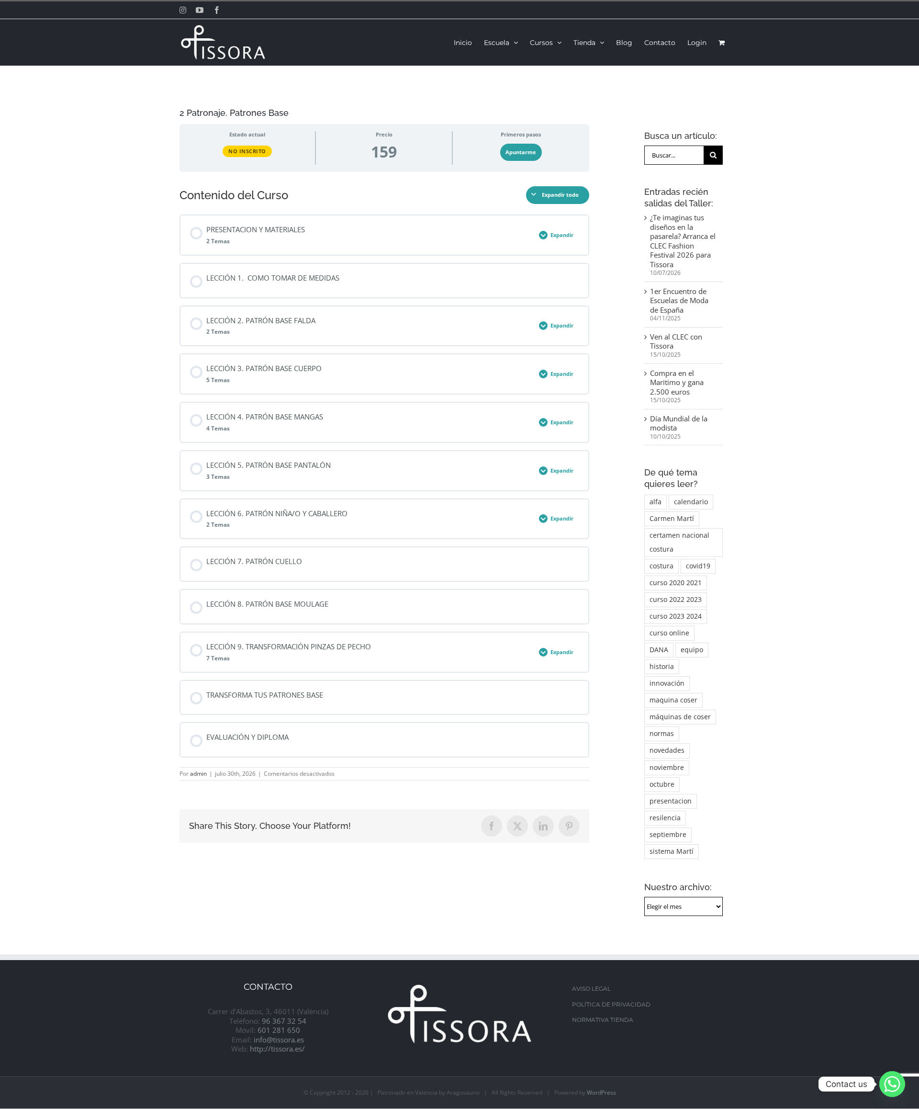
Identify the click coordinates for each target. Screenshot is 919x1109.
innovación (667, 683)
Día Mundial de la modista (678, 423)
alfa (655, 502)
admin (198, 774)
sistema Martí (672, 851)
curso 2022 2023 (676, 599)
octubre (662, 784)
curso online (669, 633)
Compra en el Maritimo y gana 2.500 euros (677, 382)
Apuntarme (520, 152)
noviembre (667, 767)
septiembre (668, 834)
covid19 (698, 566)
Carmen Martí (672, 518)
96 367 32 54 (284, 1021)
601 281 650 (279, 1030)
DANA (659, 649)
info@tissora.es (279, 1039)
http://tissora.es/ (277, 1048)
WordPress (601, 1092)
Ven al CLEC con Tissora (676, 341)
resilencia (665, 818)
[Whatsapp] (892, 1084)
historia (662, 666)
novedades (667, 750)
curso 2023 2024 (676, 616)
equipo (692, 649)
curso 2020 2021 (676, 582)
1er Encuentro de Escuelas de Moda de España (679, 300)
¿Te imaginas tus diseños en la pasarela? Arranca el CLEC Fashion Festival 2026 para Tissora (683, 241)
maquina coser (673, 700)
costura (661, 566)
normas (662, 733)
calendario (691, 502)
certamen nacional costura (679, 542)
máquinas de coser (680, 717)
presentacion (671, 801)
